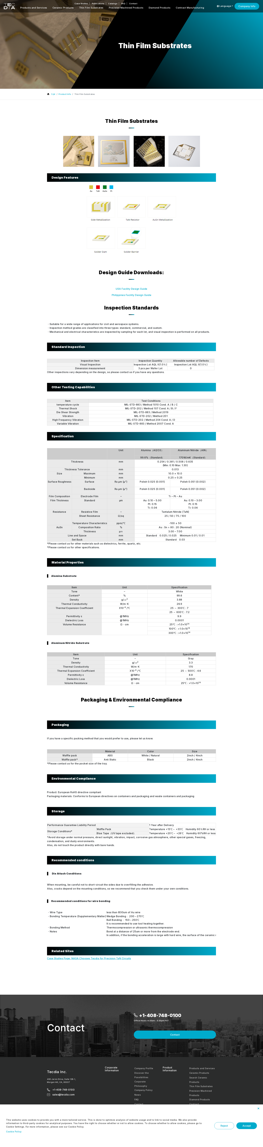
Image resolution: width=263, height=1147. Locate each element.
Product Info (65, 94)
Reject (224, 1125)
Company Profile (143, 1068)
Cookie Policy (14, 1131)
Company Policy (143, 1090)
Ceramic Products (63, 7)
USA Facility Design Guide (131, 288)
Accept (246, 1125)
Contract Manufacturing (190, 7)
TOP (53, 94)
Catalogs (112, 3)
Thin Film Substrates (91, 7)
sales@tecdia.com (63, 1094)
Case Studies (81, 3)
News (137, 1094)
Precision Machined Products (126, 7)
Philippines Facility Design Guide (131, 295)
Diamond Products (159, 7)
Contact (133, 3)
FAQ (123, 3)
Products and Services (33, 7)
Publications (98, 3)
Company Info (246, 6)
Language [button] (225, 6)
